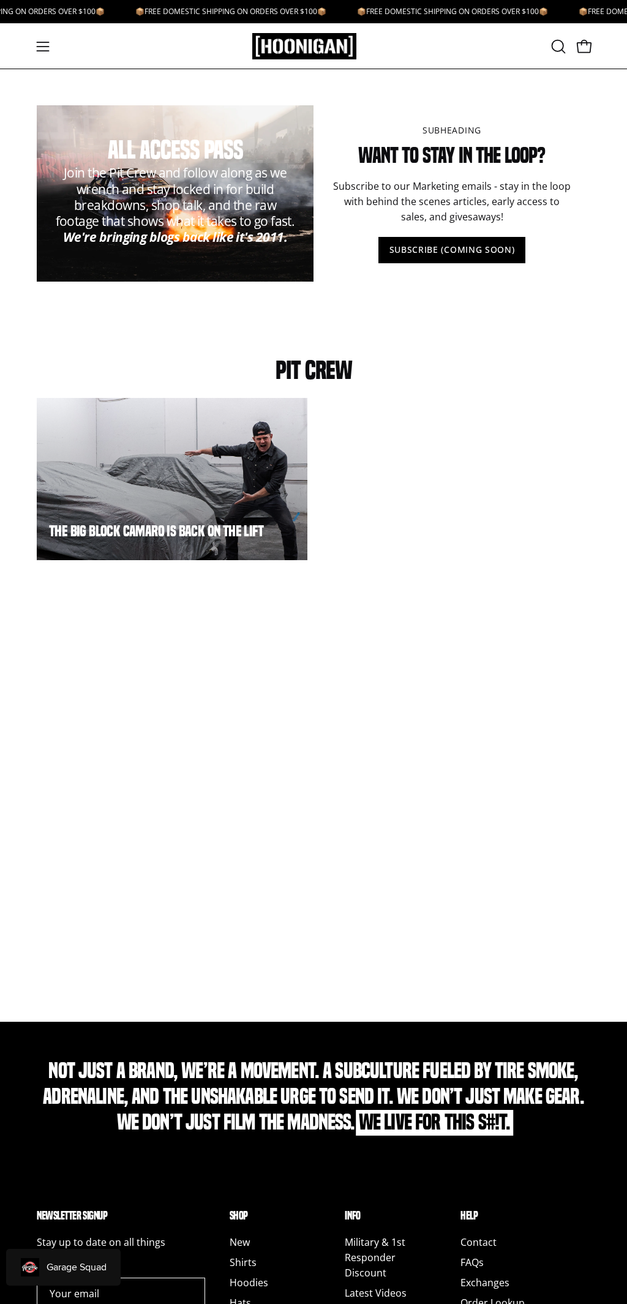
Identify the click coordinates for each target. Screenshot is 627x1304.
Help (469, 1215)
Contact (478, 1242)
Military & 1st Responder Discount (375, 1257)
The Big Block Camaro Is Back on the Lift (156, 531)
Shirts (243, 1262)
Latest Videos (376, 1293)
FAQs (472, 1262)
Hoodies (249, 1282)
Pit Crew (314, 370)
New (240, 1242)
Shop (239, 1215)
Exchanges (484, 1282)
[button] (557, 46)
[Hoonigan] (313, 46)
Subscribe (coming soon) (452, 249)
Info (352, 1215)
